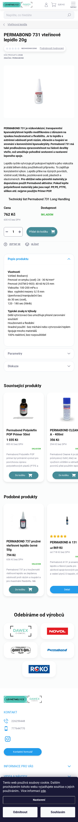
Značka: (14, 58)
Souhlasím (58, 812)
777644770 (18, 728)
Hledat (69, 15)
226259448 (18, 721)
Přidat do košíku (38, 231)
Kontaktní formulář (23, 752)
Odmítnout (20, 812)
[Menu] (73, 4)
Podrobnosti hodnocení (52, 48)
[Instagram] (7, 738)
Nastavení (39, 800)
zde (43, 791)
